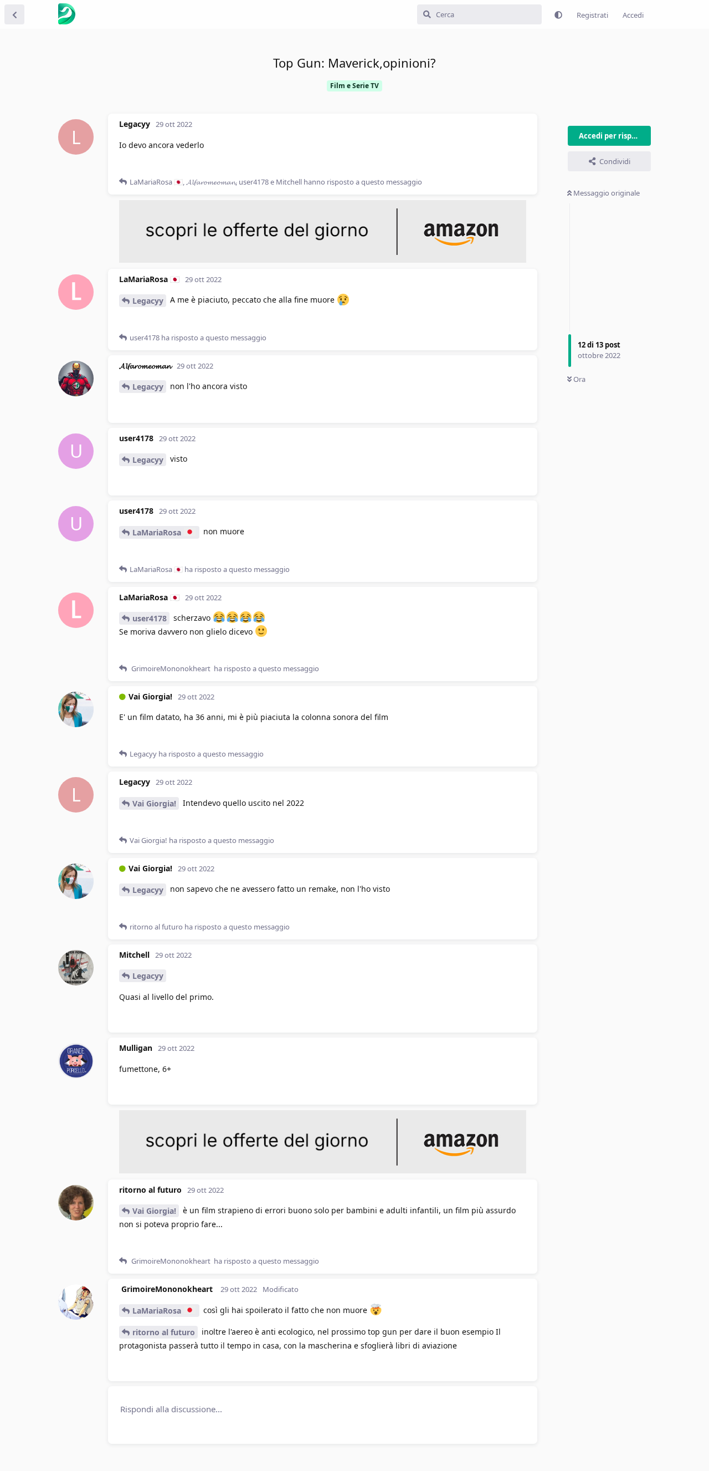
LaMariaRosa (157, 532)
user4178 (149, 618)
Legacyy (147, 300)
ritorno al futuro (163, 1332)
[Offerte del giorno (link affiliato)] (322, 260)
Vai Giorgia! (154, 803)
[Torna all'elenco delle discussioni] (14, 14)
